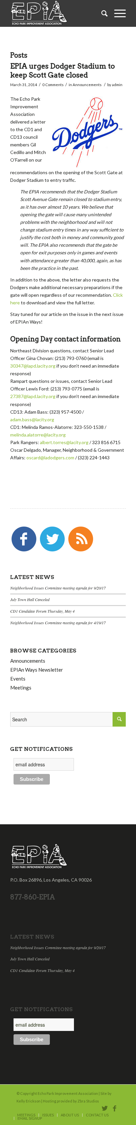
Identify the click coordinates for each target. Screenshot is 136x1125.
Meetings (20, 687)
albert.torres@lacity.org (64, 442)
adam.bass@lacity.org (32, 419)
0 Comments (53, 84)
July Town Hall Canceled (30, 599)
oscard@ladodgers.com (50, 457)
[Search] (101, 13)
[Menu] (117, 13)
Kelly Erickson (29, 1101)
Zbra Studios (88, 1101)
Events (17, 679)
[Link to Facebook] (114, 1108)
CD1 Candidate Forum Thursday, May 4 (42, 611)
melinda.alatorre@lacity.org (38, 434)
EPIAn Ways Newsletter (36, 670)
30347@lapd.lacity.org (32, 366)
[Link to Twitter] (105, 1108)
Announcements (87, 84)
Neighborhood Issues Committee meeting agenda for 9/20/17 (58, 587)
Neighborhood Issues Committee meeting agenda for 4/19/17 (58, 622)
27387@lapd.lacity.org (32, 396)
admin (117, 84)
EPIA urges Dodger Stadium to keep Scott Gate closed (62, 70)
